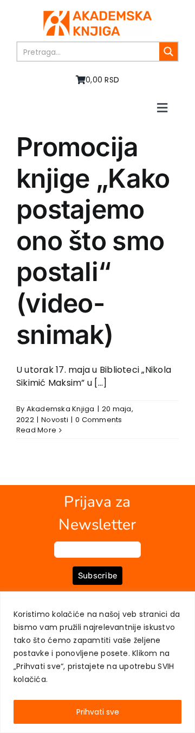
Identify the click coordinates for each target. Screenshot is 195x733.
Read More (36, 430)
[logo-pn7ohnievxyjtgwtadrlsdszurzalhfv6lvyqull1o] (97, 15)
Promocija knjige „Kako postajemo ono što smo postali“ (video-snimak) (93, 240)
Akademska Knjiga (61, 409)
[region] (97, 662)
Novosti (54, 420)
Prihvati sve (97, 711)
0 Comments (98, 420)
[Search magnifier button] (168, 51)
